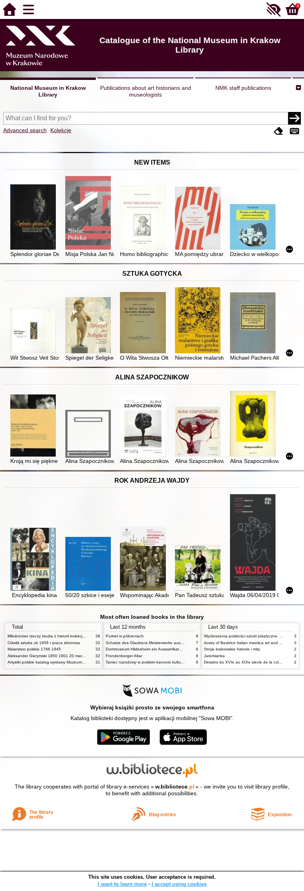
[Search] (294, 118)
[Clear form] (278, 131)
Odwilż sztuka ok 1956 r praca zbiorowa (44, 643)
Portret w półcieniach (125, 636)
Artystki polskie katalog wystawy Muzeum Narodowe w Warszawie (67, 662)
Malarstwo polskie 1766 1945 (34, 649)
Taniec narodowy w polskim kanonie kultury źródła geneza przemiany (168, 662)
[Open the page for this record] (34, 217)
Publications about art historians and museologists (145, 91)
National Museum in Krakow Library (48, 91)
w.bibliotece (174, 786)
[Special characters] (294, 131)
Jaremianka (214, 656)
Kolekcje (60, 130)
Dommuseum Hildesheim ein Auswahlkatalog (146, 649)
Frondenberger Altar (124, 656)
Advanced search (25, 130)
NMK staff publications (243, 88)
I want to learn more (122, 884)
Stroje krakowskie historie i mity (232, 649)
